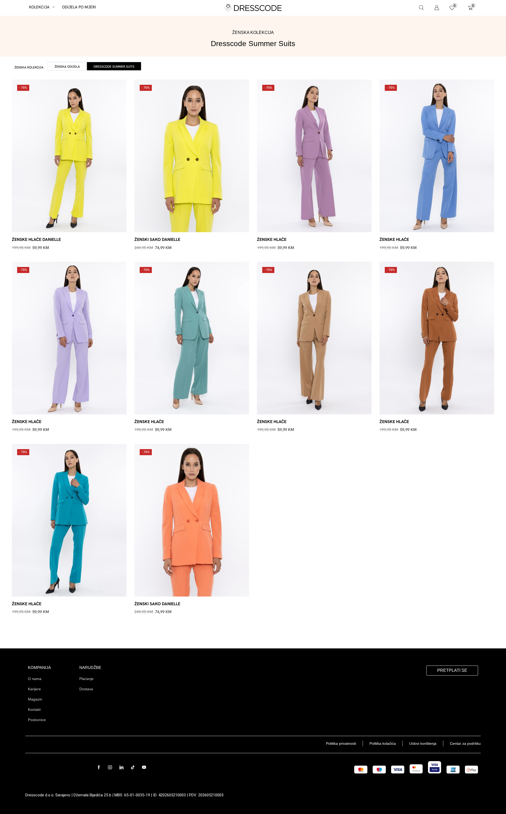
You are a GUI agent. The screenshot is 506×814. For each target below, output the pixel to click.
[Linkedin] (121, 767)
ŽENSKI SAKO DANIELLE (157, 239)
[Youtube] (144, 767)
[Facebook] (99, 767)
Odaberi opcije (72, 224)
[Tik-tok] (133, 767)
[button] (421, 8)
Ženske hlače (271, 239)
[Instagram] (110, 767)
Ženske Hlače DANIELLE (36, 239)
